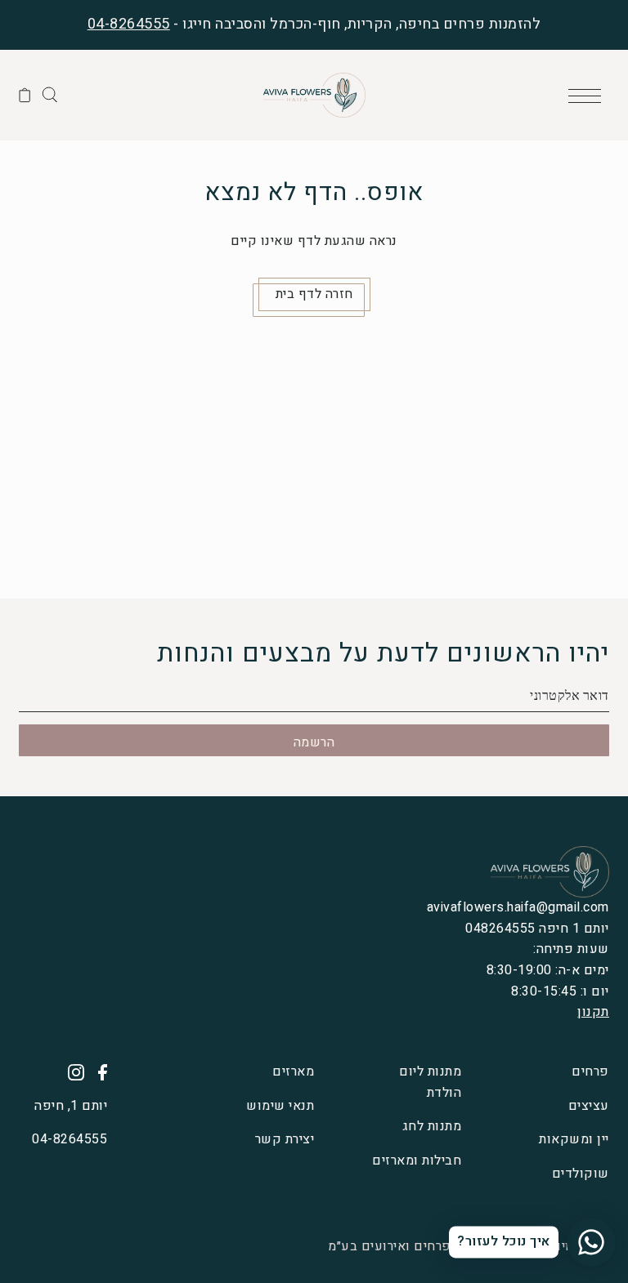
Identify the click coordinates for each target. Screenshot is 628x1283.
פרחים (590, 1071)
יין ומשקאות (574, 1139)
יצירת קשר (284, 1139)
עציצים (588, 1106)
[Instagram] (70, 1072)
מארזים (293, 1071)
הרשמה (314, 742)
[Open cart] (25, 94)
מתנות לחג (431, 1126)
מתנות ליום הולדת (430, 1082)
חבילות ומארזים (416, 1160)
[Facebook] (97, 1072)
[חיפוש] (49, 94)
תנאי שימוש (280, 1106)
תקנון (593, 1012)
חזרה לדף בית (314, 294)
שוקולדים (580, 1173)
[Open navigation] (588, 94)
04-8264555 (128, 24)
